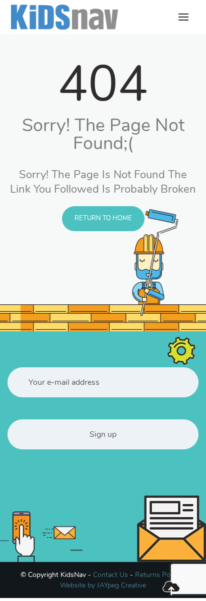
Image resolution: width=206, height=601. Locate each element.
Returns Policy (157, 574)
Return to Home (103, 218)
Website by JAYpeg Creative (103, 585)
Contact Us (110, 574)
